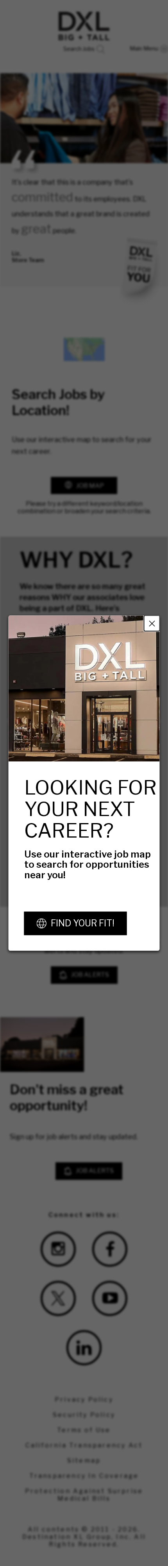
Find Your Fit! (82, 923)
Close (152, 623)
